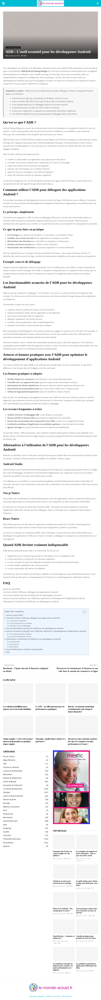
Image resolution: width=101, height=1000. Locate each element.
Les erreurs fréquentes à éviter (20, 636)
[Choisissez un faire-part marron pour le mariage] (64, 871)
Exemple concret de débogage (20, 626)
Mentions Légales (37, 996)
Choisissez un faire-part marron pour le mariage (62, 882)
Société (6, 832)
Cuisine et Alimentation (12, 771)
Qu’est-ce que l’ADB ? (12, 589)
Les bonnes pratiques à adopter (20, 634)
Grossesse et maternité (12, 785)
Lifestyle (6, 792)
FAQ (8, 652)
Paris (5, 810)
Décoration (7, 774)
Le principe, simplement (18, 621)
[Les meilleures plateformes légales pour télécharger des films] (87, 954)
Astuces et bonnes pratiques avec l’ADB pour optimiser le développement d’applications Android (44, 598)
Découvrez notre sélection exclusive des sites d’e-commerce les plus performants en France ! (82, 741)
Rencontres (7, 817)
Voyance (6, 846)
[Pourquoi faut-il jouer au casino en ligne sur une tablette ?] (64, 842)
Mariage (6, 803)
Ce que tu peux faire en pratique (21, 623)
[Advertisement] (25, 869)
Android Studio (15, 642)
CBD (5, 763)
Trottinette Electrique (12, 839)
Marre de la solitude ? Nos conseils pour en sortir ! (63, 910)
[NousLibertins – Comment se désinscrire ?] (64, 926)
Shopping (7, 828)
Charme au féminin (11, 767)
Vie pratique (8, 842)
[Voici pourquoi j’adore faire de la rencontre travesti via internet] (87, 899)
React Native (14, 647)
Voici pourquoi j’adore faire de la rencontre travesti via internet (86, 911)
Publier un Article (53, 996)
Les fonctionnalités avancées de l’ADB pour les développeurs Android (32, 595)
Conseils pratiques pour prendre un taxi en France (86, 937)
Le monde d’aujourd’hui (13, 47)
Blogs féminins (9, 760)
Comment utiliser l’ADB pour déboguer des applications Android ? (31, 592)
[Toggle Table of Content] (83, 612)
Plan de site (66, 996)
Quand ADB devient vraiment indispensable (24, 649)
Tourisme (7, 835)
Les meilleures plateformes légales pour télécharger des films (86, 966)
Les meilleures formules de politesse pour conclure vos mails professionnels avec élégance (63, 967)
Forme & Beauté (9, 781)
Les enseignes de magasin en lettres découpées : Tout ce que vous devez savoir (86, 853)
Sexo (5, 824)
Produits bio (8, 814)
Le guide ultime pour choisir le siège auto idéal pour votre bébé (87, 883)
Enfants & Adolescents (12, 778)
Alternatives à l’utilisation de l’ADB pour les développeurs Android (31, 601)
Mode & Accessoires (11, 807)
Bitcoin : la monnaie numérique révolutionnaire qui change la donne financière (81, 709)
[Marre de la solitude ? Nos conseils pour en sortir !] (64, 899)
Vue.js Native (14, 644)
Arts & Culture (9, 756)
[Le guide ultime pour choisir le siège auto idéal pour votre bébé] (87, 871)
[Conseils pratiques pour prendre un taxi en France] (87, 926)
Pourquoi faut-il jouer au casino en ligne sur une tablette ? (62, 853)
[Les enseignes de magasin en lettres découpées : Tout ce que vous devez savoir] (87, 842)
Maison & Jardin (9, 799)
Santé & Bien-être (10, 821)
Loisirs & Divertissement (13, 796)
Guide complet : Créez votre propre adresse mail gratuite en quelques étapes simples (18, 741)
